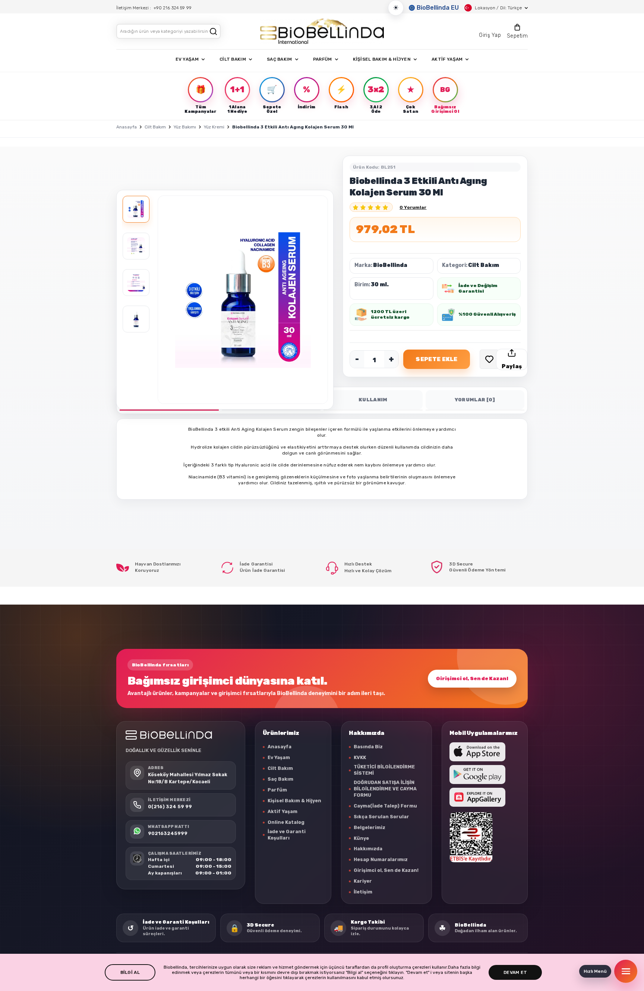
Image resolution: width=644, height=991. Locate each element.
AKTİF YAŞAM (447, 59)
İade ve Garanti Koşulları (287, 835)
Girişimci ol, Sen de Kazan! (472, 678)
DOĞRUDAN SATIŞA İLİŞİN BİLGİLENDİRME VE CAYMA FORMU (385, 789)
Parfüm (277, 790)
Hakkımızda (368, 848)
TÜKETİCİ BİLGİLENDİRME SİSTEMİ (384, 770)
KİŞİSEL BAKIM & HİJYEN (382, 59)
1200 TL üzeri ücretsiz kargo (390, 314)
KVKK (360, 757)
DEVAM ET (515, 972)
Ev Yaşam (279, 757)
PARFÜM (322, 59)
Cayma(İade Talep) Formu (385, 806)
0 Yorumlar (413, 207)
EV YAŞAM (187, 59)
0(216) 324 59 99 (170, 807)
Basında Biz (368, 746)
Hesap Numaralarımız (381, 859)
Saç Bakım (280, 779)
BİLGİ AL (130, 972)
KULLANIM (373, 399)
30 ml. (380, 284)
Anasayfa (126, 127)
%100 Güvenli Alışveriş (487, 314)
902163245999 (167, 834)
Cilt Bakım (155, 127)
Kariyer (363, 881)
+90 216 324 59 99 (173, 7)
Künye (361, 838)
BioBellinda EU (438, 7)
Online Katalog (286, 822)
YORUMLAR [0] (475, 399)
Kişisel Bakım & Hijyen (294, 800)
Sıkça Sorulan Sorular (381, 816)
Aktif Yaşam (282, 811)
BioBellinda (390, 265)
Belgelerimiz (369, 827)
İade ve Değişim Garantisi (477, 288)
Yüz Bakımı (185, 127)
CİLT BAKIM (233, 59)
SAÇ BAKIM (279, 59)
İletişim (363, 892)
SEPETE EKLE (436, 359)
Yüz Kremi (214, 127)
